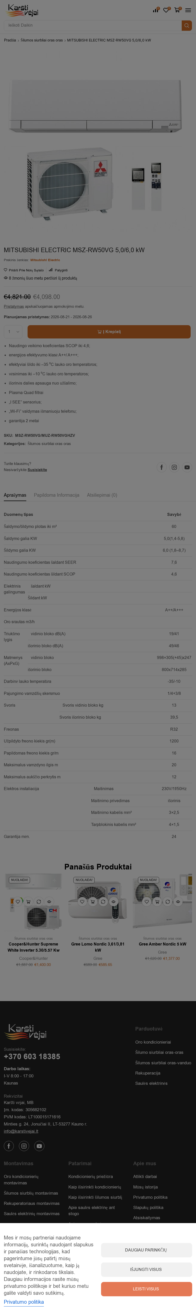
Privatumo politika (24, 1302)
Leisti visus (146, 1289)
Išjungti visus (146, 1269)
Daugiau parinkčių (146, 1250)
